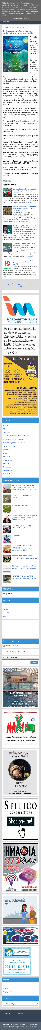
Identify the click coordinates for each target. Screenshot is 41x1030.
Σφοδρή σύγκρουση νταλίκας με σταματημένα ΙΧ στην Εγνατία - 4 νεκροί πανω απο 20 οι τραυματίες (24, 487)
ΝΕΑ (4, 616)
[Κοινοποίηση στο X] (8, 181)
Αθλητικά (6, 463)
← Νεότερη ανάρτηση (9, 284)
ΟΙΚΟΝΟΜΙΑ (7, 474)
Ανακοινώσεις (7, 460)
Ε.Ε (4, 606)
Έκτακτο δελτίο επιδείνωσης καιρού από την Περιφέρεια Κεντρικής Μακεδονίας (24, 191)
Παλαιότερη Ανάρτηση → (30, 284)
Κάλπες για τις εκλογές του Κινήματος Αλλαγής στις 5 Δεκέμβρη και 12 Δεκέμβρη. (25, 262)
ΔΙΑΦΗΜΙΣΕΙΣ (7, 470)
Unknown (6, 988)
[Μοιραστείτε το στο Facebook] (10, 181)
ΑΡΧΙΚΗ (5, 425)
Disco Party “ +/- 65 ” (18, 536)
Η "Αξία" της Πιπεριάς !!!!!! (20, 505)
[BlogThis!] (6, 181)
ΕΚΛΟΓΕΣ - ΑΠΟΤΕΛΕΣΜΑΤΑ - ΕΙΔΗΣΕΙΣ (16, 436)
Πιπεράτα (6, 450)
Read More (29, 202)
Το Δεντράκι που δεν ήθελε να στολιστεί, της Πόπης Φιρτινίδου (18, 32)
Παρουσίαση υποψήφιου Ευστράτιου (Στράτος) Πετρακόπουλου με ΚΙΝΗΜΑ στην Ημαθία (24, 518)
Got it (26, 19)
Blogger (35, 1024)
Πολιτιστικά (7, 467)
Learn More (17, 19)
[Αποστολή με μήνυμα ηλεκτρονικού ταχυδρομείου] (4, 181)
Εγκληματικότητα (9, 446)
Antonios (6, 985)
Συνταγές (6, 453)
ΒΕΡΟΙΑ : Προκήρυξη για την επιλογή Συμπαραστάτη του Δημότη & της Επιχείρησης (24, 208)
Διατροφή (6, 456)
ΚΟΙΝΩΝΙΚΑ (6, 432)
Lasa (23, 1026)
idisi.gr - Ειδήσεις (19, 1024)
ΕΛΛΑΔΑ (6, 612)
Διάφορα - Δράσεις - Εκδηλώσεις (14, 443)
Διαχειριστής (19, 27)
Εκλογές (5, 609)
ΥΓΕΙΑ (4, 429)
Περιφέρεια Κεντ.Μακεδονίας (13, 439)
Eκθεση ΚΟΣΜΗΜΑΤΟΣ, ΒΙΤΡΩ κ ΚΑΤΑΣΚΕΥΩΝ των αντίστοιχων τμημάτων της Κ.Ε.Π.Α (22, 548)
